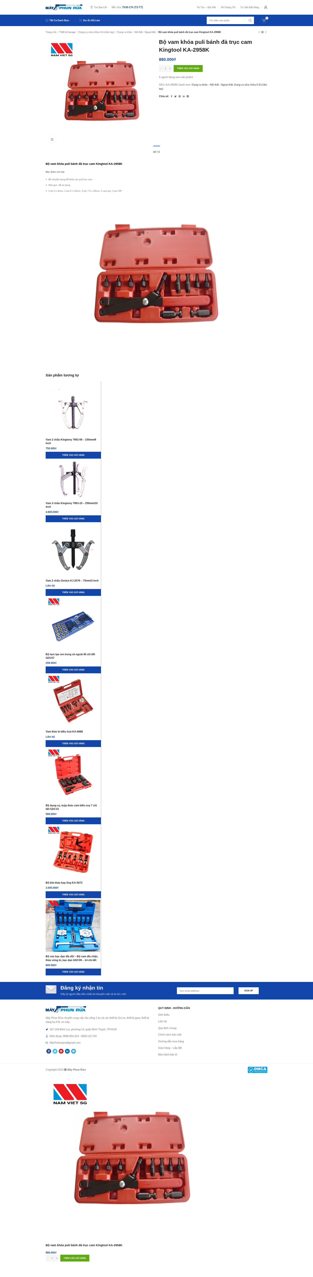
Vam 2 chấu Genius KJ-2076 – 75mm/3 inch (72, 580)
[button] (73, 455)
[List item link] (212, 1021)
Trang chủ (51, 32)
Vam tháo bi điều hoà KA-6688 (64, 731)
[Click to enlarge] (52, 139)
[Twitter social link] (175, 96)
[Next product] (265, 32)
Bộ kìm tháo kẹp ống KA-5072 (64, 882)
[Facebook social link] (171, 96)
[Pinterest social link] (180, 96)
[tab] (156, 150)
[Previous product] (259, 32)
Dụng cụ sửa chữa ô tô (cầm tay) (97, 32)
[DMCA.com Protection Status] (257, 1069)
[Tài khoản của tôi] (265, 7)
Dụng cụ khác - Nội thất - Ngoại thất (136, 32)
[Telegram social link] (188, 96)
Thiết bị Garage (67, 32)
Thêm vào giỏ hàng (188, 68)
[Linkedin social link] (184, 96)
